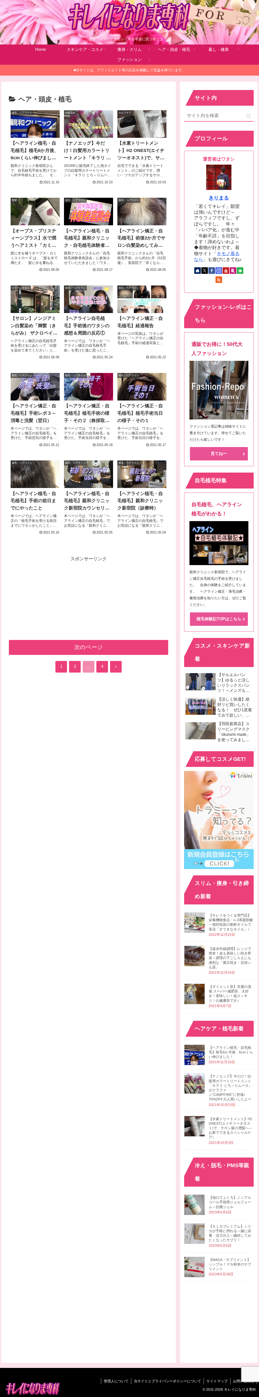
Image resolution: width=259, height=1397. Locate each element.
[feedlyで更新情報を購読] (240, 270)
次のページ (88, 647)
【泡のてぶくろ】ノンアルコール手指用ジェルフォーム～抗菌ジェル (230, 1202)
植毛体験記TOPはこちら (219, 619)
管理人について (116, 1381)
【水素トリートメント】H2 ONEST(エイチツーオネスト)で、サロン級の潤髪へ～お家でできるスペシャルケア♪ (230, 1128)
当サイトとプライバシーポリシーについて (167, 1381)
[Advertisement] (88, 598)
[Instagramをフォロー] (218, 270)
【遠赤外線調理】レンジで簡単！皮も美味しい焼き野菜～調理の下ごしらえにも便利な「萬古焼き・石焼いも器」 (230, 958)
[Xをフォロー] (204, 270)
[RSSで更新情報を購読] (218, 279)
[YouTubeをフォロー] (226, 270)
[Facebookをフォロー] (211, 270)
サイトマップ (217, 1381)
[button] (248, 116)
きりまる (219, 198)
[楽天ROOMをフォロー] (233, 270)
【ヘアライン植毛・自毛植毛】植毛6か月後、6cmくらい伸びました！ (231, 1052)
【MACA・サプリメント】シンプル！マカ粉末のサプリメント (230, 1264)
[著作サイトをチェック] (197, 270)
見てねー (219, 453)
